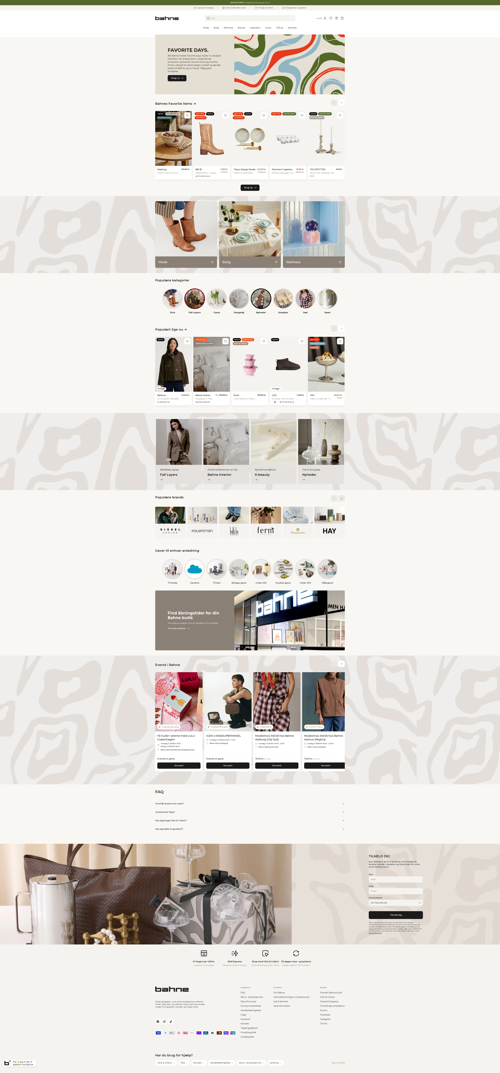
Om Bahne (279, 992)
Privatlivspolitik (248, 1032)
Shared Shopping (329, 1001)
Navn (371, 874)
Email (371, 886)
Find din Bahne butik (331, 992)
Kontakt (245, 1023)
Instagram (325, 1019)
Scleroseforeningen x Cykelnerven (291, 997)
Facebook (325, 1015)
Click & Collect (327, 997)
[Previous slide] (334, 103)
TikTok (323, 1023)
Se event (178, 765)
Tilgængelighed (249, 1028)
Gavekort (245, 1019)
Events (323, 1010)
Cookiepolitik (247, 1037)
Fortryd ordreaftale (251, 1006)
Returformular (248, 1001)
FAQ (243, 992)
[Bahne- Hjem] (179, 18)
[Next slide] (342, 103)
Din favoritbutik (375, 898)
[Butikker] (336, 18)
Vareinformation (281, 1006)
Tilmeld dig (396, 915)
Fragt (243, 1015)
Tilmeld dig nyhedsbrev (332, 1006)
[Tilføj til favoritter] (187, 115)
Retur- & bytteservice (252, 997)
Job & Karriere (280, 1001)
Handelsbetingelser (251, 1010)
